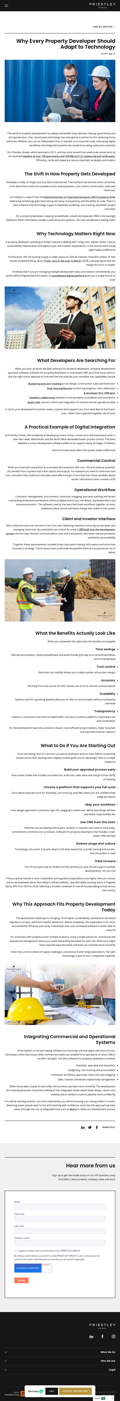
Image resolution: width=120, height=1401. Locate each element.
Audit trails (34, 402)
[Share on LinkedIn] (83, 1127)
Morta (73, 1109)
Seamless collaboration (42, 397)
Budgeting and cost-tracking (44, 383)
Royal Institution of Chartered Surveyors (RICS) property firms (79, 197)
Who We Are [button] (108, 1361)
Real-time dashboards (59, 388)
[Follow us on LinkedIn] (91, 1336)
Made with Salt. (109, 1395)
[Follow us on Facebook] (102, 1336)
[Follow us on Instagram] (113, 1336)
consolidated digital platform (67, 275)
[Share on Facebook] (97, 1127)
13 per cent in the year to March (62, 260)
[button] (75, 1391)
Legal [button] (112, 1369)
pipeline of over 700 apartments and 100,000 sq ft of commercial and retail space (69, 156)
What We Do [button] (108, 1352)
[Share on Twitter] (90, 1127)
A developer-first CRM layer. (99, 393)
